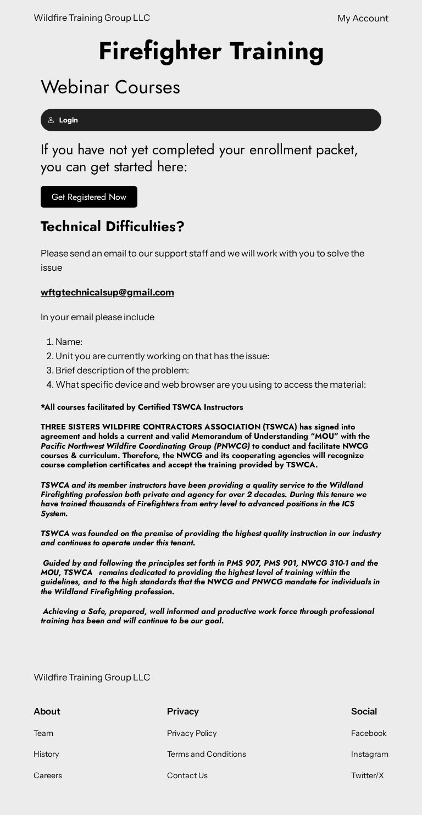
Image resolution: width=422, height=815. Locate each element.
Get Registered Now (89, 197)
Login (68, 120)
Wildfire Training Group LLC (92, 17)
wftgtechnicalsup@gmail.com (107, 292)
